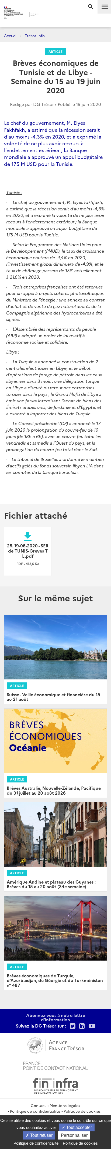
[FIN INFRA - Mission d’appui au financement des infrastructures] (55, 1085)
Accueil (11, 35)
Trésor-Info (35, 35)
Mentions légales (65, 1105)
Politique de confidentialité (35, 1111)
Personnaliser (74, 1135)
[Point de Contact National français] (55, 1065)
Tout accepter (78, 1127)
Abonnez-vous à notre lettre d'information (55, 1017)
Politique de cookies (82, 1111)
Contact (38, 1105)
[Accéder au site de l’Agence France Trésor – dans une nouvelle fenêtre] (55, 1045)
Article (55, 51)
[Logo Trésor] (47, 15)
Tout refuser (41, 1135)
